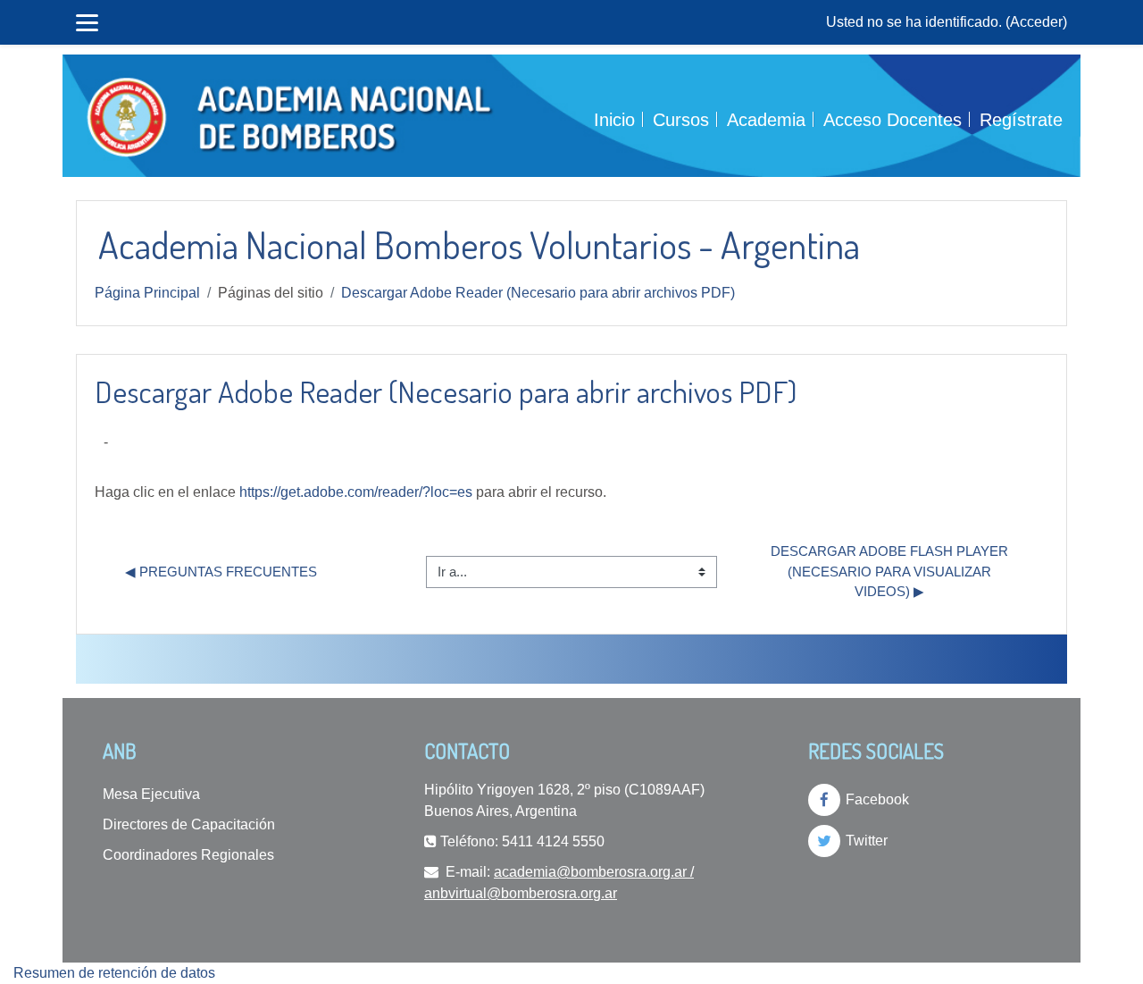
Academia (766, 120)
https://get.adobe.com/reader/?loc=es (355, 492)
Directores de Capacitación (189, 824)
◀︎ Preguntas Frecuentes (221, 571)
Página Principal (147, 292)
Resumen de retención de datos (114, 972)
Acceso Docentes (892, 120)
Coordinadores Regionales (188, 854)
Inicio (614, 120)
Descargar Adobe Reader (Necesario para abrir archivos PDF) (538, 292)
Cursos (681, 120)
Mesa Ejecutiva (151, 794)
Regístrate (1021, 120)
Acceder (1036, 21)
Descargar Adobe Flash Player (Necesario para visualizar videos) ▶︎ (891, 571)
